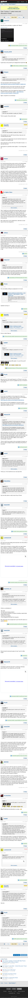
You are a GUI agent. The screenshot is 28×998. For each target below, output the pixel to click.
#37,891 (25, 23)
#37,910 (25, 591)
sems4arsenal (4, 15)
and (22, 100)
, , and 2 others (20, 65)
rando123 (4, 111)
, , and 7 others (18, 277)
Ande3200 (4, 708)
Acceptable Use (12, 993)
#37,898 (25, 235)
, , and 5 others (20, 531)
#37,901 (25, 318)
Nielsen (3, 197)
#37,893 (25, 75)
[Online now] (2, 193)
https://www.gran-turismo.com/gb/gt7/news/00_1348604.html (13, 84)
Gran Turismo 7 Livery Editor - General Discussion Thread (14, 966)
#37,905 (25, 417)
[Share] (23, 23)
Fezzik (3, 510)
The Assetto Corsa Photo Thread (9, 973)
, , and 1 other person (15, 336)
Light (9, 988)
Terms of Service (21, 991)
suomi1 (3, 420)
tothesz (3, 265)
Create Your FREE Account (13, 8)
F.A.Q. (15, 991)
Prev (8, 17)
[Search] (26, 1)
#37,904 (25, 394)
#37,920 (25, 915)
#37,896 (25, 161)
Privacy (18, 993)
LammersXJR (5, 594)
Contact (5, 991)
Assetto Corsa (4, 975)
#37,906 (25, 456)
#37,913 (25, 705)
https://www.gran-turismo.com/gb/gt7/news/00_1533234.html (12, 92)
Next (19, 17)
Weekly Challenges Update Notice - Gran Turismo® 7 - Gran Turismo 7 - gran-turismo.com (16, 294)
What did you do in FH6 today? (9, 969)
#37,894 (25, 109)
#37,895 (25, 128)
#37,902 (25, 345)
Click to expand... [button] (14, 207)
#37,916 (25, 798)
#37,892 (25, 54)
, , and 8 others (17, 368)
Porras (3, 320)
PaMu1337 (4, 486)
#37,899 (25, 262)
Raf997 (3, 57)
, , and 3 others (19, 45)
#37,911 (25, 633)
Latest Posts (4, 959)
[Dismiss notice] (26, 7)
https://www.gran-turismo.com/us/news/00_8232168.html (12, 400)
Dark (14, 988)
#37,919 (25, 889)
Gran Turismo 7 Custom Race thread (10, 977)
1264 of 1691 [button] (14, 17)
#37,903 (25, 377)
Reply (26, 48)
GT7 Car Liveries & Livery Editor (7, 968)
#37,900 (25, 286)
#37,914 (25, 729)
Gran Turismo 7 (4, 964)
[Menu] (4, 2)
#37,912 (25, 664)
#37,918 (25, 852)
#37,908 (25, 507)
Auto (20, 988)
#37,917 (25, 821)
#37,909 (25, 540)
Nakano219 (4, 458)
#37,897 (25, 195)
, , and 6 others (18, 624)
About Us (10, 991)
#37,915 (25, 764)
